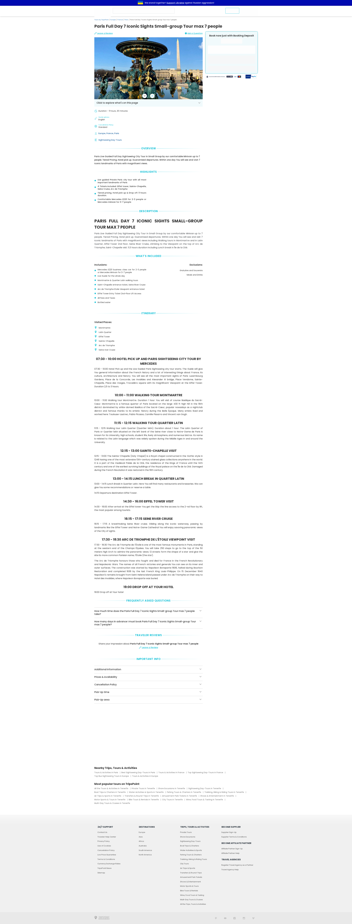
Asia (141, 837)
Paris (126, 20)
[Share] (152, 96)
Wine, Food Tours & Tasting (192, 895)
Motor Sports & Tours (189, 886)
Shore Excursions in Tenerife (172, 788)
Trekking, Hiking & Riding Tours (193, 859)
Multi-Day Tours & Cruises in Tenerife (112, 803)
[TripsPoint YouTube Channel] (225, 918)
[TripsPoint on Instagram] (244, 918)
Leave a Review (105, 33)
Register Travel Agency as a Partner (237, 865)
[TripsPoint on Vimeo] (253, 918)
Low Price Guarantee (106, 854)
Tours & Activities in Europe (145, 776)
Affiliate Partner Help (230, 853)
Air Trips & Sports (187, 868)
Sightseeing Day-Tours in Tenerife (205, 788)
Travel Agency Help (230, 869)
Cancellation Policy (106, 850)
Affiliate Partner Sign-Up (232, 848)
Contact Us (102, 832)
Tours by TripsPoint (101, 20)
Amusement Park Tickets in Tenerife (180, 795)
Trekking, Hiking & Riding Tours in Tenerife (224, 792)
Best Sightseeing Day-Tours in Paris (138, 772)
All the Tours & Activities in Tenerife (111, 788)
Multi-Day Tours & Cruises (191, 899)
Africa (141, 841)
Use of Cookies (104, 845)
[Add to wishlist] (144, 96)
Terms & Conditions (106, 859)
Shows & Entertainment (190, 881)
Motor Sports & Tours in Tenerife (110, 799)
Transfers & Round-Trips (191, 872)
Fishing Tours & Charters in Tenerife (184, 792)
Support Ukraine (175, 2)
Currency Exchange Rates (108, 863)
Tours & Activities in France (171, 772)
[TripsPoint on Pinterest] (215, 918)
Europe (113, 20)
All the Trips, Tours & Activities (193, 904)
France (120, 20)
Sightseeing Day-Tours (110, 139)
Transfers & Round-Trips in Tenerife (142, 795)
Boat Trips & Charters (189, 845)
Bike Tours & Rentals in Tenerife (144, 799)
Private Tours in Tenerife (144, 788)
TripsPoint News (104, 868)
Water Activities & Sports (191, 850)
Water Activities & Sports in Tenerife (146, 792)
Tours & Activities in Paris (106, 772)
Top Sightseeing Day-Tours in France (206, 772)
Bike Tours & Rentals (189, 890)
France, (110, 133)
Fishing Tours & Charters (191, 854)
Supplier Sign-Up (229, 832)
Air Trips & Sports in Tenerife (108, 795)
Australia (143, 845)
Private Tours (186, 832)
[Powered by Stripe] (223, 76)
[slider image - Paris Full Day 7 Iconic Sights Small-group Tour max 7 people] (148, 68)
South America (145, 850)
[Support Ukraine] (140, 3)
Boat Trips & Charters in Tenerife (110, 792)
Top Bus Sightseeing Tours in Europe (111, 776)
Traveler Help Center (106, 837)
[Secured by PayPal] (251, 77)
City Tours (184, 863)
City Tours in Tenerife (172, 799)
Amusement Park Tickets (191, 877)
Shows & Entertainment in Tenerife (217, 795)
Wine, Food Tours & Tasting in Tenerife (205, 799)
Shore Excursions (187, 837)
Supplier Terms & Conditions (234, 837)
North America (145, 854)
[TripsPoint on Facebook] (234, 918)
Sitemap (101, 872)
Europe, (102, 133)
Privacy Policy (103, 841)
